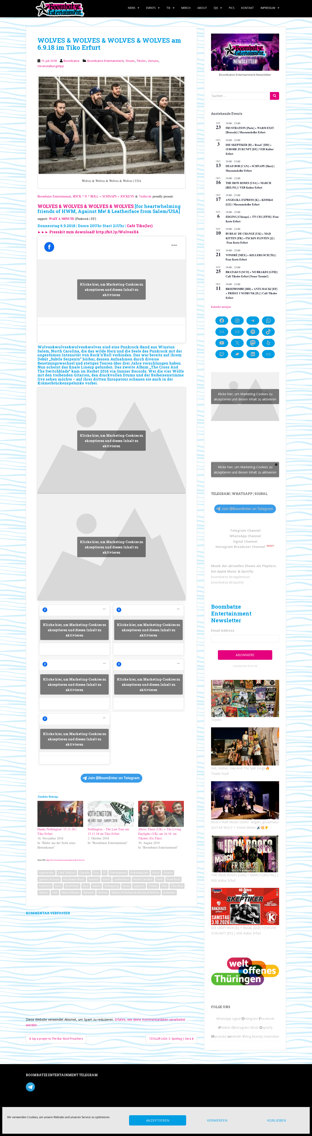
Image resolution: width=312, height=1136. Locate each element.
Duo (96, 873)
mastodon (271, 1036)
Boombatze (71, 61)
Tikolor (141, 61)
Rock (58, 886)
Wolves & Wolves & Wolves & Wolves (135, 892)
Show (126, 886)
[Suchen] (274, 96)
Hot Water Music (74, 879)
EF (104, 873)
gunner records (49, 879)
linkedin (235, 1036)
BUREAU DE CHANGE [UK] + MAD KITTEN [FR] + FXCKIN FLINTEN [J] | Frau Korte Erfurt (250, 238)
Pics (231, 8)
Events (151, 8)
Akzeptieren (157, 1120)
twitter (226, 1027)
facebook (267, 1018)
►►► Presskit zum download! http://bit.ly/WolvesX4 (88, 231)
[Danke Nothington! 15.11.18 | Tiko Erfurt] (60, 814)
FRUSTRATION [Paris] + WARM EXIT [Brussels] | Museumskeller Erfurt (250, 130)
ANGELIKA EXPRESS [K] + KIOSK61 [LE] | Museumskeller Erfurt (249, 202)
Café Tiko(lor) (140, 225)
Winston (88, 892)
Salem (96, 886)
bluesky (257, 1036)
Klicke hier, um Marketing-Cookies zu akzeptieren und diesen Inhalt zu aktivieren (111, 289)
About (202, 8)
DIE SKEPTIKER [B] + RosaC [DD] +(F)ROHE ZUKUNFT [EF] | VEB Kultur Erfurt (250, 149)
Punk (160, 879)
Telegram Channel (245, 530)
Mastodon (122, 1076)
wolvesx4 (169, 892)
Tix (168, 8)
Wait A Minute (70, 892)
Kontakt (247, 8)
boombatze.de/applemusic (230, 577)
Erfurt (155, 873)
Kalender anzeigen (221, 306)
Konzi (106, 879)
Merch (185, 8)
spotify (267, 1027)
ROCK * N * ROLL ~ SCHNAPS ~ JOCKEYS (103, 196)
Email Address (222, 630)
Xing (248, 1036)
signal (236, 1018)
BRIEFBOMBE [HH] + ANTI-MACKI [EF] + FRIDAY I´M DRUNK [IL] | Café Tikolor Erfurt (251, 293)
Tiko (164, 886)
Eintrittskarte (118, 873)
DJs (216, 8)
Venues (153, 61)
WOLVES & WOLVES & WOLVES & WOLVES (85, 206)
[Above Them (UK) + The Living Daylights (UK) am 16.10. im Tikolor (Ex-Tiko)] (161, 814)
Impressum (268, 8)
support (139, 886)
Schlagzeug (111, 886)
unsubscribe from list (245, 666)
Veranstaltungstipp (50, 66)
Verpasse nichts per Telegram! (57, 1086)
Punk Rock (173, 879)
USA (55, 892)
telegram (251, 1018)
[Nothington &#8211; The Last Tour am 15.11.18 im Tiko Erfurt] (110, 814)
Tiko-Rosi (177, 886)
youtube (221, 1036)
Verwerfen (217, 1120)
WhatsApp (223, 1018)
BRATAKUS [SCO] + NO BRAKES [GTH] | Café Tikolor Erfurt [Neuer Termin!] (252, 274)
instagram (241, 1027)
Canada (84, 873)
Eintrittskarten (139, 873)
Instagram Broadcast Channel (240, 546)
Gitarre (168, 873)
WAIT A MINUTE (61, 218)
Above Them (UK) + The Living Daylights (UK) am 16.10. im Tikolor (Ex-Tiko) (159, 833)
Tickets (152, 886)
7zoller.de (145, 196)
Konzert (94, 879)
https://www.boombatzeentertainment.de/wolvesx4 (65, 860)
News (131, 8)
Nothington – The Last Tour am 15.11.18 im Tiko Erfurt (108, 831)
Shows (130, 61)
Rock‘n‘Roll (72, 886)
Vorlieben (276, 1120)
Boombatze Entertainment (105, 61)
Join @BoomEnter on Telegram (114, 778)
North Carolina (143, 879)
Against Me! (46, 873)
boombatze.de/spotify (227, 582)
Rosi (85, 886)
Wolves (102, 892)
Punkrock (45, 886)
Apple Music (227, 571)
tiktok (254, 1027)
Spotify (247, 571)
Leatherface (121, 879)
